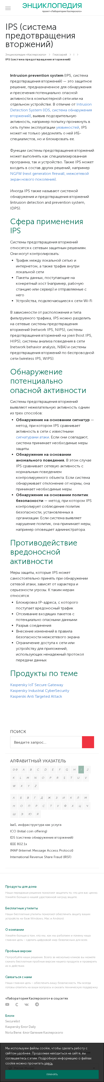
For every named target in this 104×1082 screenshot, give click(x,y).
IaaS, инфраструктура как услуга (35, 825)
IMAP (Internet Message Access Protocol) (41, 850)
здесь (48, 1063)
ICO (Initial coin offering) (28, 831)
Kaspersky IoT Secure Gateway (36, 685)
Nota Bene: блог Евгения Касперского (34, 1032)
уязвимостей (67, 127)
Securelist (12, 1021)
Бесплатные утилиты (21, 908)
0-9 (15, 769)
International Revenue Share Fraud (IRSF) (40, 857)
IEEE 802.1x (18, 844)
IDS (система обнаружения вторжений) (41, 837)
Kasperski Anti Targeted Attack (36, 696)
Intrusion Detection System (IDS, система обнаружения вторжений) (51, 110)
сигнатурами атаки (32, 437)
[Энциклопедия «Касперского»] (52, 8)
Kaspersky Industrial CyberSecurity (39, 690)
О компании (14, 929)
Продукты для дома (21, 886)
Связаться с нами (18, 977)
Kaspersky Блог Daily (20, 1027)
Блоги (9, 1016)
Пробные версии (18, 951)
